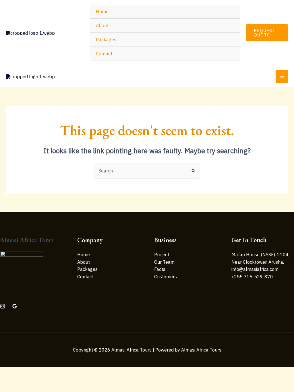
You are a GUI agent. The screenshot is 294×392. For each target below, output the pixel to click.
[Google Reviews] (14, 306)
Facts (159, 269)
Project (161, 254)
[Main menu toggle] (282, 76)
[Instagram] (2, 306)
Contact (104, 54)
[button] (267, 32)
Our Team (164, 262)
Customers (165, 277)
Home (102, 11)
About (102, 25)
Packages (106, 39)
